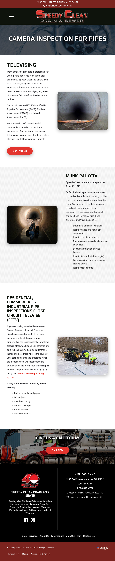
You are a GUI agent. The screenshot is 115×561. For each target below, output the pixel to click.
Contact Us (20, 151)
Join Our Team (73, 536)
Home (23, 536)
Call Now (57, 450)
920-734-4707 (85, 474)
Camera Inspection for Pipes (57, 38)
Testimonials (57, 536)
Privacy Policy (13, 554)
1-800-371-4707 (85, 488)
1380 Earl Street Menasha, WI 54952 (85, 479)
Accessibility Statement (40, 554)
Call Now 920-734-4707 (59, 5)
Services (33, 536)
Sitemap (25, 554)
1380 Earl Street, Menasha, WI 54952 (57, 2)
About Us (44, 536)
